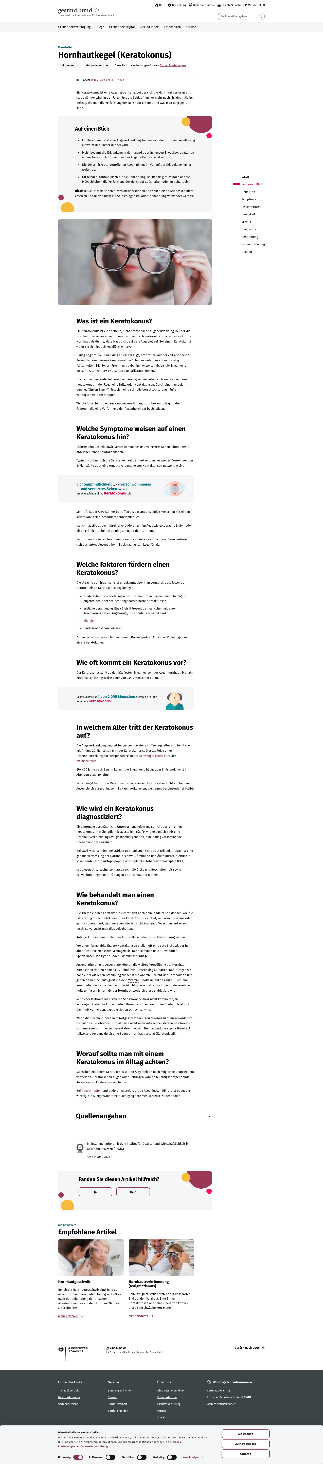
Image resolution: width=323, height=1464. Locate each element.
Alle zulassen (245, 1433)
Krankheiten (172, 27)
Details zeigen (191, 1457)
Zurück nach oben (247, 1348)
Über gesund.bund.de (170, 1390)
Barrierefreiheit (117, 1404)
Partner (161, 1410)
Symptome (248, 199)
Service (191, 27)
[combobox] (237, 16)
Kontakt (162, 1417)
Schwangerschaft (151, 756)
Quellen (246, 252)
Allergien (89, 621)
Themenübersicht (69, 1390)
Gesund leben (149, 27)
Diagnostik (248, 229)
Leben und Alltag (253, 244)
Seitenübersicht (68, 1404)
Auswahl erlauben (245, 1443)
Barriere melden (118, 1410)
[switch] (110, 1457)
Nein (133, 1192)
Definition (248, 192)
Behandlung (249, 237)
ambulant (180, 384)
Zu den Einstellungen (173, 65)
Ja (95, 1192)
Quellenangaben (101, 1116)
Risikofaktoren (251, 207)
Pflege (100, 27)
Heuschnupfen (92, 1091)
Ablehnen (245, 1453)
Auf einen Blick (252, 184)
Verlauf (246, 222)
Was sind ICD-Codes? (112, 80)
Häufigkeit (248, 214)
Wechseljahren (86, 761)
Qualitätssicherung (168, 1404)
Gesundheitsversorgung (74, 27)
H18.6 (95, 80)
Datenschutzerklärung (94, 1446)
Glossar (112, 1397)
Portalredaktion (167, 1397)
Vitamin (133, 980)
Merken (70, 65)
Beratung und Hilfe (119, 1390)
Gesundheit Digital (122, 27)
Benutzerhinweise (69, 1397)
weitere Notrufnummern (221, 1404)
